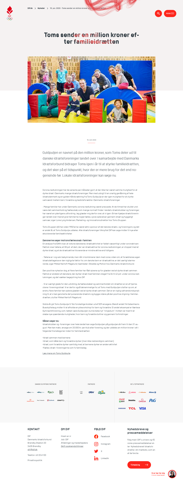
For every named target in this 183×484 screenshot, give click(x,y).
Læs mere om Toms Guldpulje (56, 353)
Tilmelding (135, 465)
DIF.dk (30, 8)
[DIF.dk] (10, 13)
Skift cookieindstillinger (72, 446)
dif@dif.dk (32, 449)
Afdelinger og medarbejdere (74, 442)
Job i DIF (64, 439)
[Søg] (158, 13)
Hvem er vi (66, 436)
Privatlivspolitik (35, 460)
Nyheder (41, 8)
